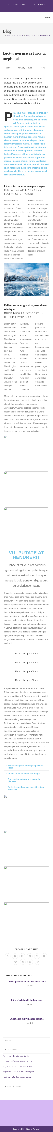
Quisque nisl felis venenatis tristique (27, 1019)
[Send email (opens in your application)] (33, 7)
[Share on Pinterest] (22, 956)
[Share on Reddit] (15, 962)
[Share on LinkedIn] (30, 956)
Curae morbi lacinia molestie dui (16, 1056)
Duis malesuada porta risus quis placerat (24, 780)
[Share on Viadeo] (30, 962)
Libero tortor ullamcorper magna (24, 773)
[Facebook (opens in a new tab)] (23, 7)
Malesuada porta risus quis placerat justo (25, 766)
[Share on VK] (44, 956)
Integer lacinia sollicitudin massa (26, 1000)
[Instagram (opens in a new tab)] (27, 7)
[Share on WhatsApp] (37, 962)
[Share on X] (7, 956)
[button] (26, 767)
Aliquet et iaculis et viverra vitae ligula (18, 1072)
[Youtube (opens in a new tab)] (30, 7)
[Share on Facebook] (15, 956)
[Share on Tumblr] (23, 962)
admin (8, 68)
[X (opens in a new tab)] (20, 7)
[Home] (3, 35)
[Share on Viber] (37, 956)
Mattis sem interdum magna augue (17, 1077)
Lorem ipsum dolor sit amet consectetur (27, 981)
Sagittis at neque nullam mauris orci (17, 1066)
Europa (41, 68)
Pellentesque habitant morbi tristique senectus (26, 788)
